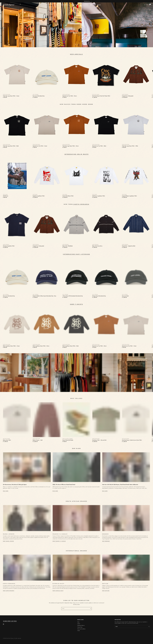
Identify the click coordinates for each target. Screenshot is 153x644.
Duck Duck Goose (95, 94)
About (91, 4)
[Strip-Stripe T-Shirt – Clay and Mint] (106, 419)
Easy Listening (35, 94)
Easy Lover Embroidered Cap (38, 96)
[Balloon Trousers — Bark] (47, 419)
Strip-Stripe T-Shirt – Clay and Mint (99, 440)
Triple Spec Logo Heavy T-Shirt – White (130, 146)
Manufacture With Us (84, 4)
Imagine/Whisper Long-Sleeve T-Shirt (129, 196)
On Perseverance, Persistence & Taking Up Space (15, 484)
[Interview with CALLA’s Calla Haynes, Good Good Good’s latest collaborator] (126, 467)
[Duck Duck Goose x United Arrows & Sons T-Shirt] (136, 419)
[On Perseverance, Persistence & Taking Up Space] (27, 467)
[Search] (147, 4)
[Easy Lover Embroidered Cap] (47, 75)
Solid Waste (5, 194)
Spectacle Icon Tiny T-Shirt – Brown (70, 96)
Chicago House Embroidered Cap (99, 296)
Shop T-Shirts (76, 304)
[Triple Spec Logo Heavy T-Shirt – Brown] (76, 125)
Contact (99, 4)
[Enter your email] (90, 608)
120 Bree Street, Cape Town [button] (10, 621)
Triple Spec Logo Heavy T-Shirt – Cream (11, 96)
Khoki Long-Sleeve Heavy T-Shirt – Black (71, 346)
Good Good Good (64, 4)
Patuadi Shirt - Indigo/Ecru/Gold (128, 246)
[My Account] (145, 4)
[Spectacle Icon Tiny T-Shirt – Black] (106, 125)
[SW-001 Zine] (17, 175)
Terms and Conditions (81, 629)
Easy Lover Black (125, 296)
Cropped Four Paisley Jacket (127, 96)
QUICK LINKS (80, 619)
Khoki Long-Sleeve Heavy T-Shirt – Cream (11, 346)
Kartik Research (125, 94)
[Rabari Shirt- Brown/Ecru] (106, 225)
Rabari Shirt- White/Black (68, 246)
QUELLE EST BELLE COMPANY (68, 438)
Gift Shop (76, 4)
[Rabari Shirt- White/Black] (76, 225)
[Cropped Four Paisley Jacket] (136, 75)
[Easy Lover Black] (136, 275)
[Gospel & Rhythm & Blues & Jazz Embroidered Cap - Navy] (47, 275)
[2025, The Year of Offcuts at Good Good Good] (76, 467)
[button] (76, 38)
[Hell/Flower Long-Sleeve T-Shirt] (106, 175)
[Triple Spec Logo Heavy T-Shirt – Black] (17, 125)
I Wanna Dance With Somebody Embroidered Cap (73, 296)
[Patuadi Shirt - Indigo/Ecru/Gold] (136, 225)
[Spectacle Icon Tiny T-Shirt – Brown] (76, 75)
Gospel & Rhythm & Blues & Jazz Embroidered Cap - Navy (44, 296)
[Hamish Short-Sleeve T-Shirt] (76, 175)
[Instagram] (4, 624)
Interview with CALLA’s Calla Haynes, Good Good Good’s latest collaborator (120, 484)
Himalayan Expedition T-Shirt (8, 246)
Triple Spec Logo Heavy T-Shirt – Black (11, 146)
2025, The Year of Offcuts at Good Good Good (64, 484)
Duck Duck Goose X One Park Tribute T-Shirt (101, 96)
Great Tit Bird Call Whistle (68, 440)
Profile (78, 630)
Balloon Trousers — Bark (37, 440)
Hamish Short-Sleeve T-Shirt (68, 196)
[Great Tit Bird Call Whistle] (76, 419)
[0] (149, 4)
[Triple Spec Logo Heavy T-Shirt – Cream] (17, 75)
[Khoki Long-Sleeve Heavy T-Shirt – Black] (76, 325)
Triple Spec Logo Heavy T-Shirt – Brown (71, 146)
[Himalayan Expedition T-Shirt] (17, 225)
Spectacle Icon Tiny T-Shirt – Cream (40, 146)
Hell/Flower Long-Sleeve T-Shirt (98, 196)
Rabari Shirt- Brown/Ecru (97, 246)
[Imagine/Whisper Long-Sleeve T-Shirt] (136, 175)
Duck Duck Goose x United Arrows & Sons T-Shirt (132, 440)
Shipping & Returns (81, 625)
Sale (71, 4)
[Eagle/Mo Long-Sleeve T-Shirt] (47, 175)
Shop (57, 4)
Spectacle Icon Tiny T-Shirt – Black (99, 146)
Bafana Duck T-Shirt (7, 440)
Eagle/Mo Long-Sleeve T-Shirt (39, 196)
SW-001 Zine (5, 196)
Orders (78, 623)
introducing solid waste (76, 154)
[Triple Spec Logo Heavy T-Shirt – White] (136, 125)
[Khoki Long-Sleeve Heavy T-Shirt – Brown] (47, 325)
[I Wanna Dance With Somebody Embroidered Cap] (76, 275)
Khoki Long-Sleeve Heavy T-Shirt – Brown (41, 346)
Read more (5, 491)
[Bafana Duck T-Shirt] (17, 419)
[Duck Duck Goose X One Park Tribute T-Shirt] (106, 75)
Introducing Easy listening (76, 254)
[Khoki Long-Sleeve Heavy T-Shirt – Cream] (17, 325)
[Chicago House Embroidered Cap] (106, 275)
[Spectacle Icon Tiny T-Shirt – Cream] (47, 125)
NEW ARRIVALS (76, 54)
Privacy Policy (79, 627)
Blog (95, 4)
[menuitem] (57, 5)
